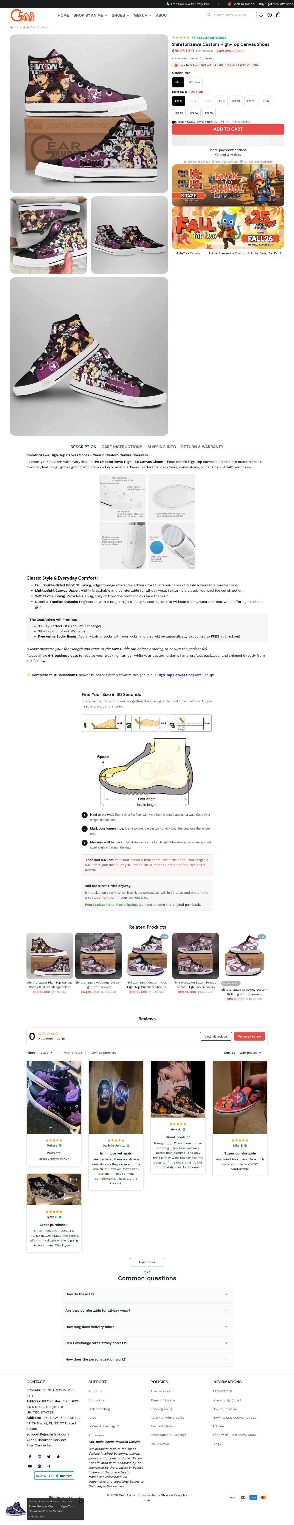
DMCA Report (36, 1497)
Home (14, 27)
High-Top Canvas (35, 27)
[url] (47, 1434)
